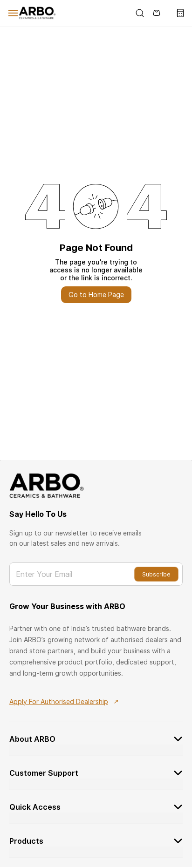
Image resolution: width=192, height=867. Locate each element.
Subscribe (156, 574)
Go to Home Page (96, 294)
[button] (96, 733)
